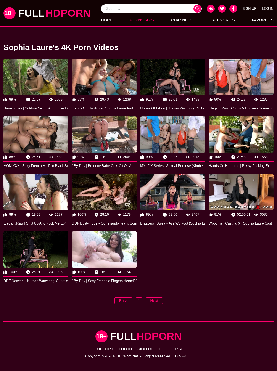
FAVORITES (263, 20)
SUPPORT (104, 349)
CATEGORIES (222, 20)
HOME (107, 20)
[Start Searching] (197, 9)
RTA (179, 349)
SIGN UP (249, 8)
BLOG (164, 349)
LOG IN (268, 8)
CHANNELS (181, 20)
